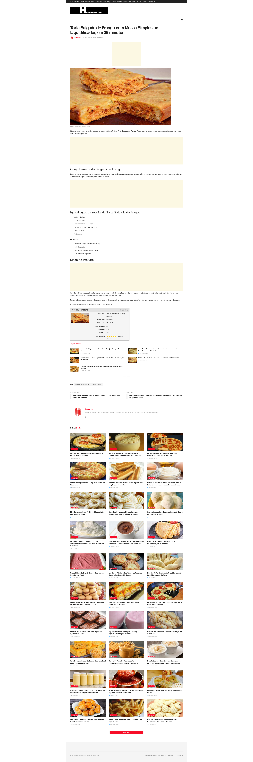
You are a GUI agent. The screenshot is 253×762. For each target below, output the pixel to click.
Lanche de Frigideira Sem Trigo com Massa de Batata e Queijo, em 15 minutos (125, 574)
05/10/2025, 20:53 (114, 607)
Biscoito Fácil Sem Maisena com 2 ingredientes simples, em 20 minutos (102, 367)
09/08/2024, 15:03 (152, 607)
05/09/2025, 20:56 (114, 578)
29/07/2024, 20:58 (114, 724)
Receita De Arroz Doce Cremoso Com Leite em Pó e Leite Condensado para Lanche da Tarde (164, 662)
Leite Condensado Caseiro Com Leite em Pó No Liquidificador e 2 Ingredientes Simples (87, 691)
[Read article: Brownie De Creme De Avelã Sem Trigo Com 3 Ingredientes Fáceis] (88, 620)
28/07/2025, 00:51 (75, 666)
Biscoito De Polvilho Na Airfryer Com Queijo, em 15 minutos (164, 632)
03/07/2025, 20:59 (152, 695)
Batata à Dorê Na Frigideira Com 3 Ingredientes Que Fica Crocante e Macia (125, 750)
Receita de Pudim (85, 1)
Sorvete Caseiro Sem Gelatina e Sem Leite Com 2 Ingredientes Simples (164, 513)
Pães (104, 1)
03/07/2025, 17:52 (114, 754)
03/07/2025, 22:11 (75, 548)
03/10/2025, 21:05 (114, 666)
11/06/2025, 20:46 (75, 578)
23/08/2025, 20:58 (75, 724)
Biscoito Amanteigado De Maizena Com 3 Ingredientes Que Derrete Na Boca (162, 720)
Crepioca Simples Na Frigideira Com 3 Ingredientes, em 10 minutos (161, 542)
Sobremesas (98, 1)
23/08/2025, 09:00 (152, 517)
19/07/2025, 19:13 (75, 636)
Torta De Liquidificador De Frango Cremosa (88, 384)
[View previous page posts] (124, 377)
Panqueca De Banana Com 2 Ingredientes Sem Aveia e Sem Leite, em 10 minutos (87, 750)
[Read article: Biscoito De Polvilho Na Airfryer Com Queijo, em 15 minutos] (165, 620)
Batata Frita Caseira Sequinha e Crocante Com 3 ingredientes (126, 720)
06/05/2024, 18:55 (90, 37)
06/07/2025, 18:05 (75, 607)
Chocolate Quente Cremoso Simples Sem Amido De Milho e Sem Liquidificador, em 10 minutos (126, 542)
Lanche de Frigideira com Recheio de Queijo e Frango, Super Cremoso (101, 350)
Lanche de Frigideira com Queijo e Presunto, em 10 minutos (158, 358)
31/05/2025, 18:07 (152, 724)
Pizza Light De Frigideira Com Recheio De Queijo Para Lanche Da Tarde (164, 603)
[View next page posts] (128, 377)
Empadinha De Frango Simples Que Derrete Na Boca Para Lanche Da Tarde (87, 720)
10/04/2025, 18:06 (75, 517)
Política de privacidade (149, 1)
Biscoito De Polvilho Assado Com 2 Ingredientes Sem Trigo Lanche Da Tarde (164, 574)
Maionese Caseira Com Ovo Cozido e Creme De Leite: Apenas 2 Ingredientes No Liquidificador (164, 484)
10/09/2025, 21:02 (85, 362)
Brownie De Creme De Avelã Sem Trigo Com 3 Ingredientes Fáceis (86, 632)
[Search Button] (182, 19)
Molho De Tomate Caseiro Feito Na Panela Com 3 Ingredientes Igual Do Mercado (126, 691)
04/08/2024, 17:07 (152, 666)
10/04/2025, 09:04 (152, 487)
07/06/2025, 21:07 (75, 695)
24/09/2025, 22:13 (85, 353)
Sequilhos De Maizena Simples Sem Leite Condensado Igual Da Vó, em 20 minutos (123, 513)
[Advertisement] (126, 54)
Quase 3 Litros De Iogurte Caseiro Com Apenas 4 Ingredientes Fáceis (87, 574)
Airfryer (109, 1)
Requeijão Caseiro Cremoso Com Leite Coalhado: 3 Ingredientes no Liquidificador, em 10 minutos (87, 543)
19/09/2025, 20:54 (114, 546)
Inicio (71, 1)
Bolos (92, 1)
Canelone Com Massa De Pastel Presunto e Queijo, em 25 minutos (124, 603)
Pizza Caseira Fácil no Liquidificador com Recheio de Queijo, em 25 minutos (102, 359)
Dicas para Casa (136, 1)
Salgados (119, 1)
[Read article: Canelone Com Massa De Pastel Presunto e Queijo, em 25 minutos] (126, 591)
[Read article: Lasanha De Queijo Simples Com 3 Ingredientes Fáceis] (165, 679)
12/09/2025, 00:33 (152, 578)
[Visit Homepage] (89, 10)
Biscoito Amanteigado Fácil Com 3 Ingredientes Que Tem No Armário (87, 513)
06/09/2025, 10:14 (114, 517)
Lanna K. (79, 37)
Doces (114, 1)
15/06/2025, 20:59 (152, 754)
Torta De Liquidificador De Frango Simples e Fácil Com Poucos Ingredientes (88, 662)
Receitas (76, 1)
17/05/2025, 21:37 (152, 546)
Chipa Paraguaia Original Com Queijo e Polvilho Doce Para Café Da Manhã (164, 750)
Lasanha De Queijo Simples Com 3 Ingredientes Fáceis (164, 691)
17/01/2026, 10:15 (75, 754)
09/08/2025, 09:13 (143, 360)
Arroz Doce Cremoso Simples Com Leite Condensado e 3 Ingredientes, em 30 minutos (157, 350)
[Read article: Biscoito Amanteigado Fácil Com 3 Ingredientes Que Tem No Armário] (88, 500)
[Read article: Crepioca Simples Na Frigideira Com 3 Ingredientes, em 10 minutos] (165, 530)
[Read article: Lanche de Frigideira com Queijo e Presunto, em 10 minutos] (132, 360)
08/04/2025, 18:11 (85, 371)
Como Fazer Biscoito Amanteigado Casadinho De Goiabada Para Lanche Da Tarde (87, 603)
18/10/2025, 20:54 (143, 353)
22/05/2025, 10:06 (152, 636)
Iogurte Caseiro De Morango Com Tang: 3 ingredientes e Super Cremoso (124, 632)
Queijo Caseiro (127, 1)
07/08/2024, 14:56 (114, 636)
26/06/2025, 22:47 (114, 695)
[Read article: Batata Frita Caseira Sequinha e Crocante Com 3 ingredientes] (126, 708)
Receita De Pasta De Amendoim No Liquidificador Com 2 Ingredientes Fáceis (123, 662)
